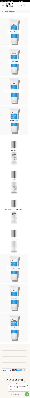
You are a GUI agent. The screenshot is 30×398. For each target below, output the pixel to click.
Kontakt (16, 383)
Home (2, 11)
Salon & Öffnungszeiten (7, 1)
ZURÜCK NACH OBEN (15, 394)
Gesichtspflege (7, 382)
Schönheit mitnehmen (17, 382)
